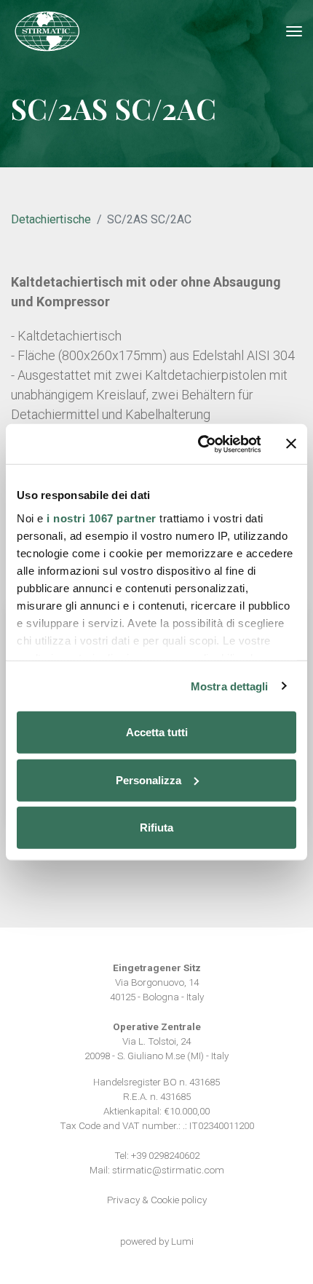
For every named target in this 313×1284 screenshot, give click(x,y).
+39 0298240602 (165, 1155)
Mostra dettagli (230, 685)
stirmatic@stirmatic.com (168, 1170)
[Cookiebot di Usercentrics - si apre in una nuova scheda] (198, 443)
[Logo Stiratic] (47, 31)
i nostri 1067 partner (101, 517)
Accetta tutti (157, 732)
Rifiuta (156, 827)
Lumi (182, 1241)
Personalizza (148, 779)
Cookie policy (179, 1199)
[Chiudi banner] (291, 444)
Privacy (123, 1199)
